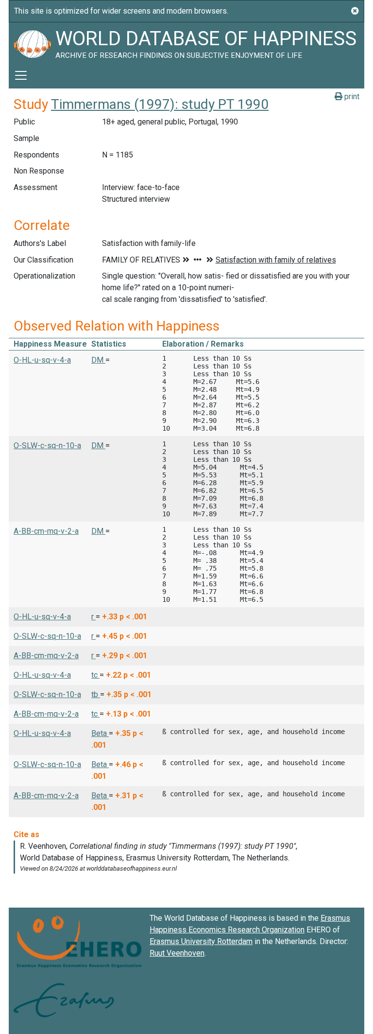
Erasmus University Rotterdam (201, 941)
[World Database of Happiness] (32, 42)
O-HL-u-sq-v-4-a (42, 360)
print (350, 96)
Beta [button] (100, 733)
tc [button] (95, 675)
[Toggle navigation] (21, 75)
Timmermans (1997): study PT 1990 (160, 104)
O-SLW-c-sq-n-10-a (47, 445)
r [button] (93, 616)
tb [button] (95, 694)
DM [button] (98, 360)
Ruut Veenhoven (177, 953)
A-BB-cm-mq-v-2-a (46, 531)
